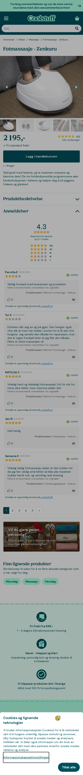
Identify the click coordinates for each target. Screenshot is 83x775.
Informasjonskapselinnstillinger (26, 757)
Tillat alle (69, 767)
